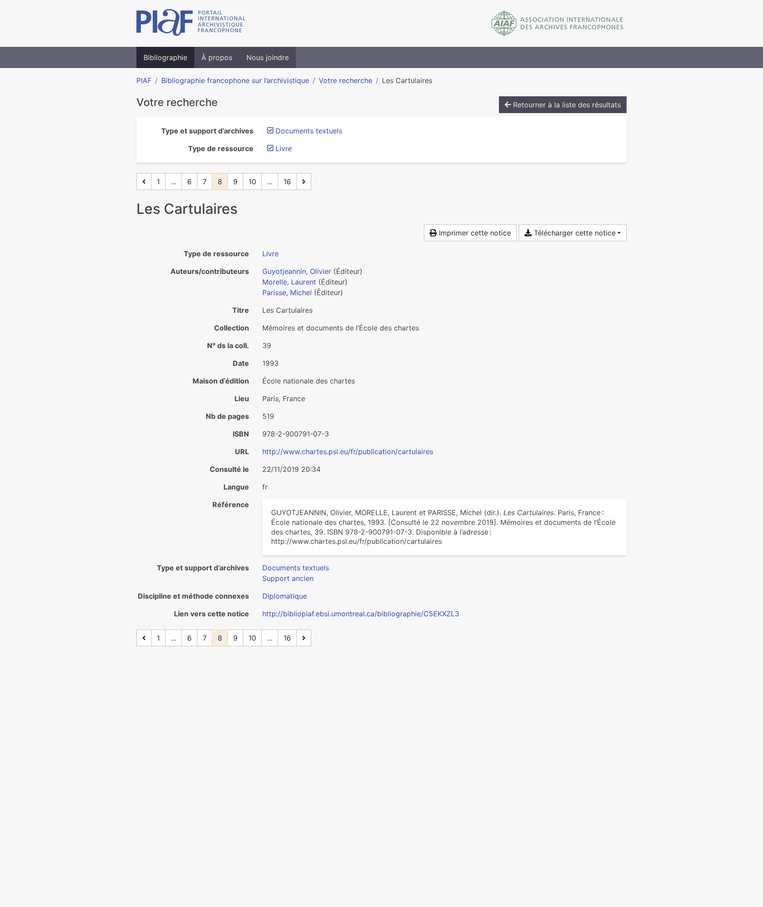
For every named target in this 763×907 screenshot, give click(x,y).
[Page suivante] (303, 181)
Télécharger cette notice (574, 232)
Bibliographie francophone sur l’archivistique (235, 80)
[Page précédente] (143, 181)
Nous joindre (267, 57)
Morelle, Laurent (289, 281)
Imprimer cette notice (474, 232)
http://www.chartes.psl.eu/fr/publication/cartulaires (347, 451)
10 (252, 181)
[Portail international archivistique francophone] (191, 23)
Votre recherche (345, 80)
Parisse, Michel (287, 292)
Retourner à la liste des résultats (566, 104)
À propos (216, 57)
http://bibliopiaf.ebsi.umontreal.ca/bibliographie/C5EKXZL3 (360, 613)
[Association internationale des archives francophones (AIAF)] (557, 23)
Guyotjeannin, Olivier (296, 271)
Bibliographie (165, 57)
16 (287, 181)
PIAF (143, 80)
